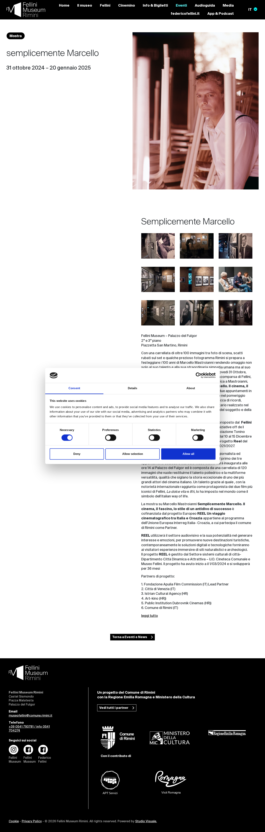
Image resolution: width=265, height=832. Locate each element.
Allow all (188, 453)
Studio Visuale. (146, 821)
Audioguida (205, 5)
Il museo (84, 5)
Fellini (105, 5)
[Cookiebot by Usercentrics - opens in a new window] (199, 375)
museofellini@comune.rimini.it (30, 715)
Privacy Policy (32, 821)
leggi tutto (149, 616)
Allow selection (132, 453)
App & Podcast (220, 14)
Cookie (14, 821)
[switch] (110, 438)
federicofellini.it (185, 14)
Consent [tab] (74, 388)
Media (228, 5)
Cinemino (126, 5)
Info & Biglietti (155, 5)
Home (64, 5)
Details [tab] (132, 388)
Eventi (181, 5)
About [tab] (190, 388)
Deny (76, 453)
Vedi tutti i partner (113, 708)
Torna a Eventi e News (129, 637)
